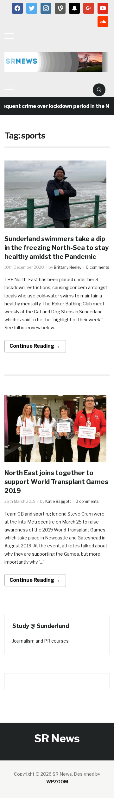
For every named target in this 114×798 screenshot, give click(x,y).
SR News (57, 738)
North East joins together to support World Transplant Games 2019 (56, 482)
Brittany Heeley (67, 267)
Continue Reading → (35, 346)
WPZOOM (57, 781)
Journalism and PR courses (40, 641)
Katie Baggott (58, 501)
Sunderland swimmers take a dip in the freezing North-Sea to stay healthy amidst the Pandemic (56, 247)
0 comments (97, 267)
